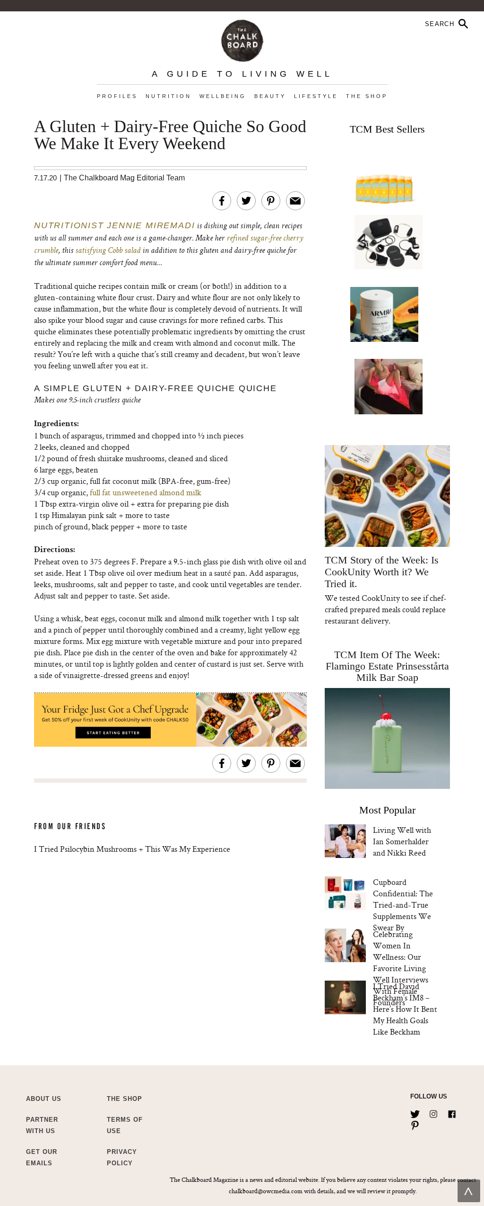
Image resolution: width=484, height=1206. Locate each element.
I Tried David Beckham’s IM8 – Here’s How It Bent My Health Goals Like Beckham (405, 1009)
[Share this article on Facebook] (222, 201)
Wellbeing (222, 96)
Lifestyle (316, 96)
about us (43, 1098)
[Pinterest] (415, 1123)
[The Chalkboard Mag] (242, 38)
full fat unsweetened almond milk (145, 492)
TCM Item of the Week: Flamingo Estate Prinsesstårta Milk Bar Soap (387, 666)
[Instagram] (433, 1112)
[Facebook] (452, 1112)
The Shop (367, 96)
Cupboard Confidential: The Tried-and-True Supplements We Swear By (403, 904)
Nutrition (168, 96)
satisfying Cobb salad (107, 251)
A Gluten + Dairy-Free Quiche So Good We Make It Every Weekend (170, 135)
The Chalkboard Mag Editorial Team (124, 178)
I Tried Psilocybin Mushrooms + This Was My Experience (132, 848)
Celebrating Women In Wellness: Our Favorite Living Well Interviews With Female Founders (400, 968)
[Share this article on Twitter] (246, 201)
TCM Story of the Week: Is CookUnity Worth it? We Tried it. (382, 572)
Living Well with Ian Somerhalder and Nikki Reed (402, 841)
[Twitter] (415, 1112)
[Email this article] (295, 201)
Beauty (270, 96)
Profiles (117, 96)
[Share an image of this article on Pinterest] (271, 201)
